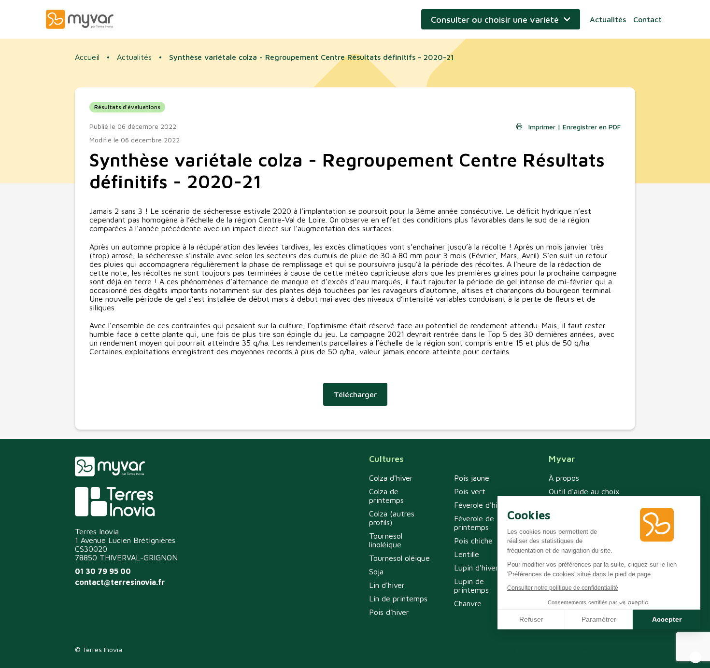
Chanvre (468, 603)
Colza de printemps (386, 495)
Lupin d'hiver (476, 567)
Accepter (667, 619)
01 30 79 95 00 (103, 571)
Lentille (466, 554)
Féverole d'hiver (481, 505)
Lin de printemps (398, 598)
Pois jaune (471, 477)
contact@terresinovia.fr (120, 582)
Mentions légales (609, 649)
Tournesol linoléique (385, 540)
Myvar (80, 19)
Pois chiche (473, 540)
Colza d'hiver (391, 477)
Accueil (87, 57)
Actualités (608, 19)
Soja (376, 571)
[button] (695, 657)
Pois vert (469, 491)
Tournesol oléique (399, 558)
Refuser (531, 619)
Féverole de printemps (474, 522)
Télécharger (355, 394)
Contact (647, 19)
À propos (564, 477)
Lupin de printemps (471, 585)
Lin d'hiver (387, 585)
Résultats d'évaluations (127, 107)
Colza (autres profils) (391, 518)
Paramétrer (599, 619)
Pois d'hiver (389, 612)
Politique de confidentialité (531, 649)
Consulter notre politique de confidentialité (562, 587)
